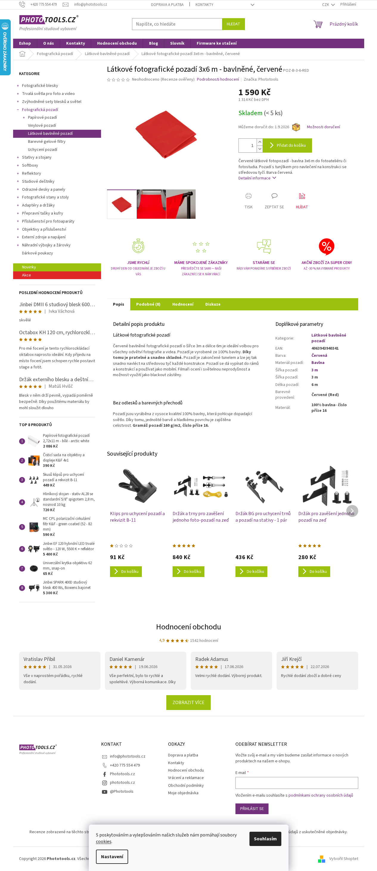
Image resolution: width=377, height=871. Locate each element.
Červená (319, 356)
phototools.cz (122, 783)
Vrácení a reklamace (186, 778)
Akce (26, 275)
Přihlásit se (252, 809)
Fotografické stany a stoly (45, 197)
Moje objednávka (183, 793)
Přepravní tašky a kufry (42, 213)
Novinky (29, 267)
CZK (326, 4)
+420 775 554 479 (125, 765)
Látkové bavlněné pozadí (50, 134)
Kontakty (204, 4)
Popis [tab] (118, 304)
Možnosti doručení (323, 127)
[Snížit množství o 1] (260, 149)
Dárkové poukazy (37, 253)
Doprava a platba (167, 4)
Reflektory (31, 173)
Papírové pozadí (42, 118)
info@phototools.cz (127, 756)
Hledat (233, 24)
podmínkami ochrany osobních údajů (320, 795)
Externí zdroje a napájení (44, 237)
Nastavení (112, 856)
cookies (103, 841)
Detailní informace (254, 178)
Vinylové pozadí (42, 126)
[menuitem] (25, 43)
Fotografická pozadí (40, 110)
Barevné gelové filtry (47, 142)
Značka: (261, 79)
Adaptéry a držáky (38, 205)
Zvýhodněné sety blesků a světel (51, 102)
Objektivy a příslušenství (44, 229)
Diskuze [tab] (213, 304)
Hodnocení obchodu (188, 626)
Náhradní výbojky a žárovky (46, 245)
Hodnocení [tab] (182, 304)
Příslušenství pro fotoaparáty (48, 221)
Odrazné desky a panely (43, 190)
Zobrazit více (188, 702)
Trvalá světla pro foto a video (48, 94)
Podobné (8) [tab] (148, 304)
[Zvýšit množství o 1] (260, 142)
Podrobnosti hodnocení (218, 79)
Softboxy (30, 165)
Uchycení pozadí (42, 150)
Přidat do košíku (291, 145)
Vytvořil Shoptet (343, 859)
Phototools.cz (122, 774)
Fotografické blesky (40, 86)
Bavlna (318, 363)
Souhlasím (265, 839)
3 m (314, 370)
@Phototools (122, 792)
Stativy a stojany (37, 157)
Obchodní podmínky (186, 786)
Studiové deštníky (38, 181)
